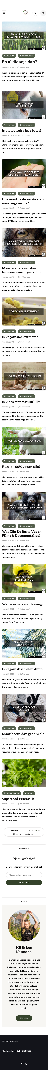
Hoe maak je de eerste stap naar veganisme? (23, 201)
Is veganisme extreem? (20, 337)
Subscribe (24, 882)
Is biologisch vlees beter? (21, 131)
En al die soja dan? (19, 62)
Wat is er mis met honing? (22, 604)
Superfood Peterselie (18, 799)
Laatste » (29, 834)
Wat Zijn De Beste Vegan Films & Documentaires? (21, 534)
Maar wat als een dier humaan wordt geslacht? (21, 270)
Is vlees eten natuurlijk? (21, 402)
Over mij (24, 1018)
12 (14, 834)
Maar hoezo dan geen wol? (23, 734)
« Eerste (14, 830)
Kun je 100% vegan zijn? (21, 467)
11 (39, 830)
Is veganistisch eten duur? (22, 669)
